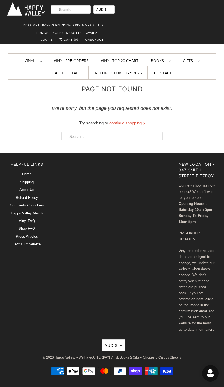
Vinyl (31, 60)
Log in (46, 40)
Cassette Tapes (67, 72)
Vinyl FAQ (27, 221)
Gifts (189, 60)
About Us (26, 190)
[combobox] (70, 9)
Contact (163, 72)
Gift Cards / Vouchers (27, 205)
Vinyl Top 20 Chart (119, 60)
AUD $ (101, 9)
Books (158, 60)
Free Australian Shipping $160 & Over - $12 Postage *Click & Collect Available (63, 26)
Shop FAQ (27, 228)
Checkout (94, 40)
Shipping (27, 182)
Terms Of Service (27, 244)
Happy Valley (64, 357)
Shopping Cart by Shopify (162, 357)
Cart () (70, 40)
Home (26, 174)
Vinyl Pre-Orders (71, 60)
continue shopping (126, 123)
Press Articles (27, 236)
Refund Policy (27, 198)
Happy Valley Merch (27, 213)
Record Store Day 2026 (118, 72)
